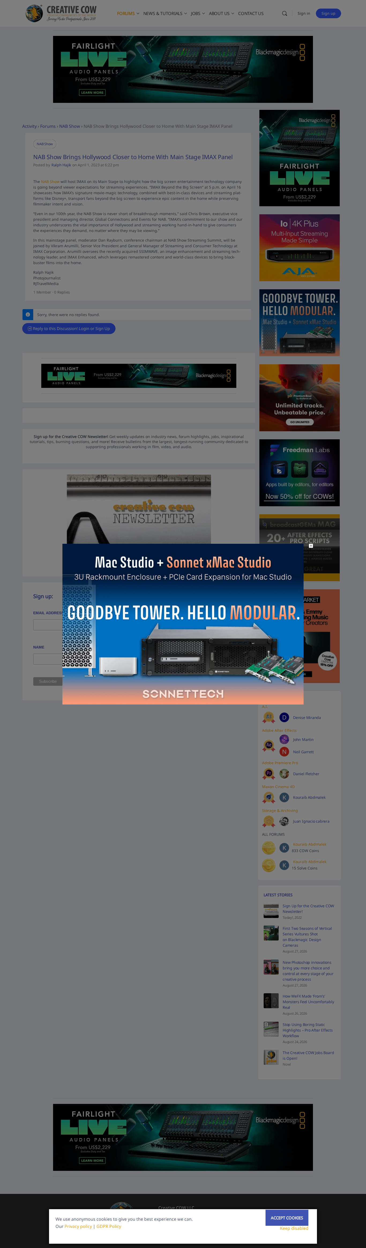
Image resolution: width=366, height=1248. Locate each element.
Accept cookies (287, 1217)
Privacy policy (78, 1226)
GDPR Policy (108, 1226)
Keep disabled (294, 1228)
